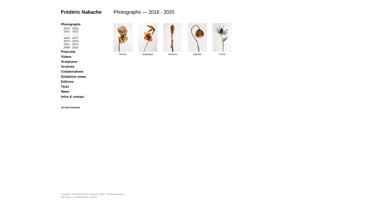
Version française (70, 107)
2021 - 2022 (71, 31)
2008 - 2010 (71, 47)
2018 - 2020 (71, 34)
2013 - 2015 (71, 41)
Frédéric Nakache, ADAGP (93, 194)
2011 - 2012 (71, 44)
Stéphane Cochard (88, 197)
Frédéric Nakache (81, 12)
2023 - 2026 (71, 28)
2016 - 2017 (71, 37)
